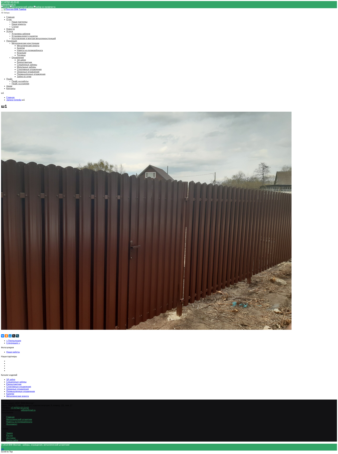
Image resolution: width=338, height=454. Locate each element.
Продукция (11, 41)
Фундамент (11, 424)
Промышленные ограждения (31, 74)
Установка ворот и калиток (25, 36)
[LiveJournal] (17, 335)
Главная (10, 17)
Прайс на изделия (20, 84)
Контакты (10, 88)
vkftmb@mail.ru (8, 4)
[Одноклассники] (6, 335)
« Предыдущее (13, 341)
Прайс (9, 79)
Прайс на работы (20, 81)
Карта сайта (12, 440)
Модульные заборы (26, 67)
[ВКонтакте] (2, 335)
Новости (10, 29)
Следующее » (13, 343)
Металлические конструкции (25, 43)
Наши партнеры (19, 22)
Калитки (21, 48)
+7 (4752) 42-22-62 (10, 2)
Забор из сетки (24, 76)
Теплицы (21, 55)
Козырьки (21, 53)
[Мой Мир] (10, 335)
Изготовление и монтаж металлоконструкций (34, 38)
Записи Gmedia (13, 100)
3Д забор (10, 379)
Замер (9, 433)
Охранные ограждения (28, 72)
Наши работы (13, 352)
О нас (9, 19)
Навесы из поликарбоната (30, 50)
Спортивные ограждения (29, 69)
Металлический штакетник (19, 419)
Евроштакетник (24, 62)
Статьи (15, 27)
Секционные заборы (27, 65)
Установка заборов (21, 34)
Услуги (9, 31)
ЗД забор (21, 60)
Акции (9, 86)
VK (2, 449)
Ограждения (18, 57)
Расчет (9, 435)
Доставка (10, 438)
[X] (13, 335)
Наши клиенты (19, 24)
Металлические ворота (28, 46)
